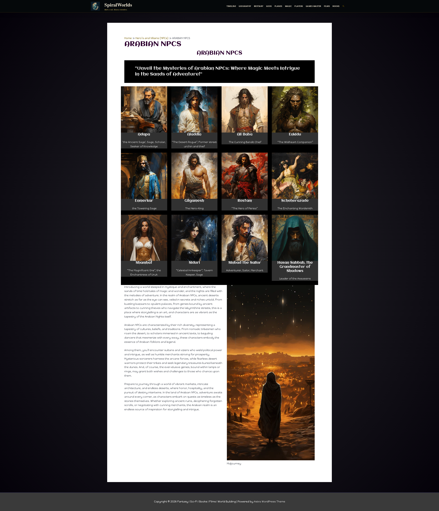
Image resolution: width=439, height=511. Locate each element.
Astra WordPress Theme (269, 501)
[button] (343, 6)
